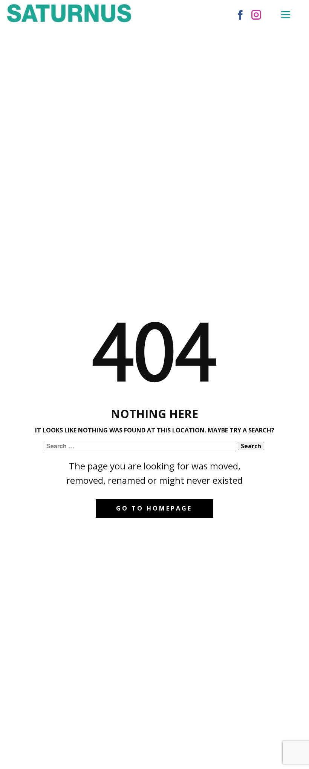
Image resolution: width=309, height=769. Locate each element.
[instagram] (256, 15)
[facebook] (240, 15)
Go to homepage (154, 508)
